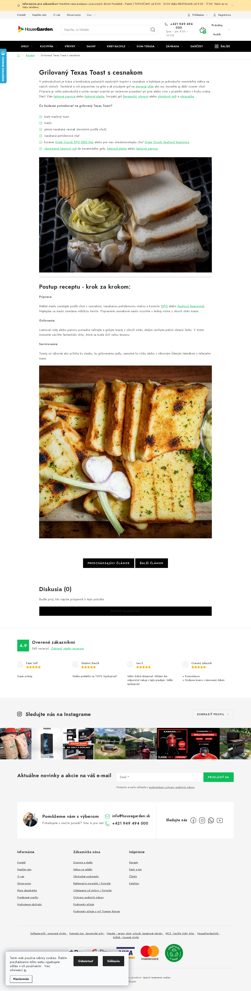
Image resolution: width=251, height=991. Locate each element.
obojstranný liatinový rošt (60, 149)
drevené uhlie (145, 86)
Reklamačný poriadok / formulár (92, 883)
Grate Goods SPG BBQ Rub (74, 142)
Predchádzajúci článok (109, 563)
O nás (56, 15)
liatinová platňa (94, 96)
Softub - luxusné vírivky (126, 937)
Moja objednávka (27, 890)
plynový (143, 96)
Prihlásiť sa (218, 777)
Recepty (133, 862)
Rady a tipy (135, 869)
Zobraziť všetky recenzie (67, 648)
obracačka (187, 96)
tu (25, 970)
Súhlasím (113, 961)
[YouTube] (220, 820)
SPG (165, 306)
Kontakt (21, 15)
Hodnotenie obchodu (29, 904)
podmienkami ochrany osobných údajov (172, 787)
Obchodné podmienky (86, 876)
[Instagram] (202, 820)
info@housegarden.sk (131, 816)
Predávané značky (27, 897)
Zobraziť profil (211, 714)
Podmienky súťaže (83, 904)
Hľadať (153, 30)
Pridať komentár (125, 611)
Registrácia (224, 15)
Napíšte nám (39, 15)
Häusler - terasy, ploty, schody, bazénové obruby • (135, 933)
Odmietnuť (85, 961)
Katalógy (134, 883)
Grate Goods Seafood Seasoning (167, 142)
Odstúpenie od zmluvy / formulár (92, 890)
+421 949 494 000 (181, 26)
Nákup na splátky (82, 869)
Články (133, 876)
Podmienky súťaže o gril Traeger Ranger (96, 911)
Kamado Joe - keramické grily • (87, 933)
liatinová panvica (65, 96)
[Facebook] (193, 820)
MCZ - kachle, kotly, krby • (181, 933)
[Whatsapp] (211, 820)
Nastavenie (21, 979)
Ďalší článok (151, 563)
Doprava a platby (83, 862)
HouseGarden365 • (208, 933)
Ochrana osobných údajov (88, 897)
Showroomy (74, 15)
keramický (130, 96)
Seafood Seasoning (191, 306)
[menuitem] (26, 46)
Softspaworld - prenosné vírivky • (49, 933)
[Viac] (222, 46)
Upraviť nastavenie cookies (156, 977)
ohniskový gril (167, 96)
